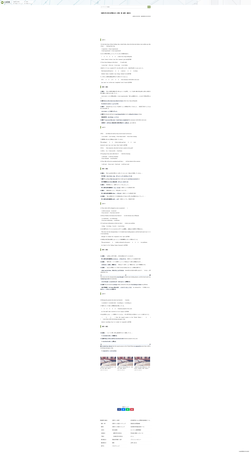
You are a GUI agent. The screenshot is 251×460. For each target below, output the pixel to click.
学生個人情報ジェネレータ (137, 433)
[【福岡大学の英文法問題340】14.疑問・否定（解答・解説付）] (108, 361)
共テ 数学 (26, 1)
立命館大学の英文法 (117, 436)
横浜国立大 (103, 442)
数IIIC (102, 426)
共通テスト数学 (115, 420)
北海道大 (102, 433)
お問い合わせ (134, 442)
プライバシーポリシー (136, 439)
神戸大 (102, 446)
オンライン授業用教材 (136, 430)
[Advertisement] (125, 27)
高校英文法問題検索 (135, 423)
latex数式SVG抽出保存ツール (137, 426)
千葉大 (102, 436)
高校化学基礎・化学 (117, 439)
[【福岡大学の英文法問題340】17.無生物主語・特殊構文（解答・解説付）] (142, 361)
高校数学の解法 (16, 1)
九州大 (102, 430)
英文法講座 (114, 430)
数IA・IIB (102, 423)
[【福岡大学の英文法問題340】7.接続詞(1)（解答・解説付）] (125, 361)
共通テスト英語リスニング (118, 426)
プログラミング (115, 446)
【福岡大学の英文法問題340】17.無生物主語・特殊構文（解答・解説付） (142, 368)
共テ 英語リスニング (28, 3)
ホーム (132, 436)
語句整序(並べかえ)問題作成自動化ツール (140, 420)
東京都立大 (103, 439)
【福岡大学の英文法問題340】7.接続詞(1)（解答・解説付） (125, 368)
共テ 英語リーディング (18, 3)
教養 (113, 442)
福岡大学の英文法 (117, 433)
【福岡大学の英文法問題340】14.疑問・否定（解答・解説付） (108, 368)
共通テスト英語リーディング (119, 423)
